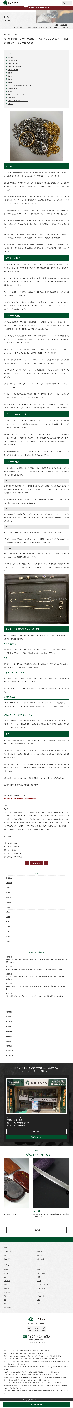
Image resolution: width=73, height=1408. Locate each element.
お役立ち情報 (40, 1259)
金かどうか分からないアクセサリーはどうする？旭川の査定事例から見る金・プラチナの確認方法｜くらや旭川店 (36, 977)
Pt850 (10, 82)
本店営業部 (9, 883)
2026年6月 (9, 1022)
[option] (35, 1188)
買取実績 (6, 1255)
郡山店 (8, 892)
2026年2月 (9, 1041)
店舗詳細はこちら (36, 1137)
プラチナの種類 (13, 70)
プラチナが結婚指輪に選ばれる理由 (19, 85)
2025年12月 (9, 1051)
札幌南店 (8, 902)
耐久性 (10, 91)
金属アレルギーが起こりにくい (18, 101)
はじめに (11, 57)
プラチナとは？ (13, 60)
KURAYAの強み (8, 1251)
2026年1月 (9, 1046)
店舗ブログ (64, 25)
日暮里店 (8, 888)
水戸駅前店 (9, 897)
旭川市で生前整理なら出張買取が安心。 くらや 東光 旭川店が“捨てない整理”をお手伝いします (34, 969)
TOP (57, 25)
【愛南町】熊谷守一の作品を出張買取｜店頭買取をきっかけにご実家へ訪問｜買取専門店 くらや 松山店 (36, 987)
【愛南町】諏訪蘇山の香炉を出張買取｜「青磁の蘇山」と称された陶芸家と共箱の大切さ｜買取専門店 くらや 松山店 (36, 960)
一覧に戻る (36, 863)
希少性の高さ (12, 88)
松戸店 (8, 926)
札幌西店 (8, 907)
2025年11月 (9, 1056)
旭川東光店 (9, 878)
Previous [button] (5, 1193)
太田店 (8, 922)
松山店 (8, 936)
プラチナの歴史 (13, 64)
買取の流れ (7, 1259)
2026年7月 (9, 1017)
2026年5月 (9, 1026)
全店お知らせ (10, 941)
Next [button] (67, 1193)
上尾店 (8, 912)
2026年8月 (9, 1012)
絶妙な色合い (12, 98)
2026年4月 (9, 1031)
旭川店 (8, 931)
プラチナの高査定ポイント (16, 67)
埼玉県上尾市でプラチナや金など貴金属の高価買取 (20, 799)
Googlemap (36, 1131)
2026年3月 (9, 1036)
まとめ (10, 104)
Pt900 (10, 79)
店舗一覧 (39, 1251)
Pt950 (10, 76)
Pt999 (10, 73)
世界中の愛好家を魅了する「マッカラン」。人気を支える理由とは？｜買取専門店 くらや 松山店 (34, 996)
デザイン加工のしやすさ (16, 95)
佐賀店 (8, 917)
